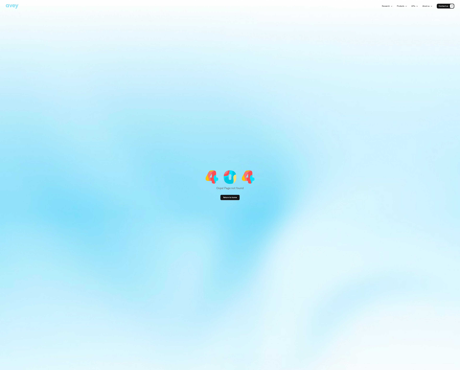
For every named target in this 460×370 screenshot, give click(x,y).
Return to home (230, 197)
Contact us (443, 6)
